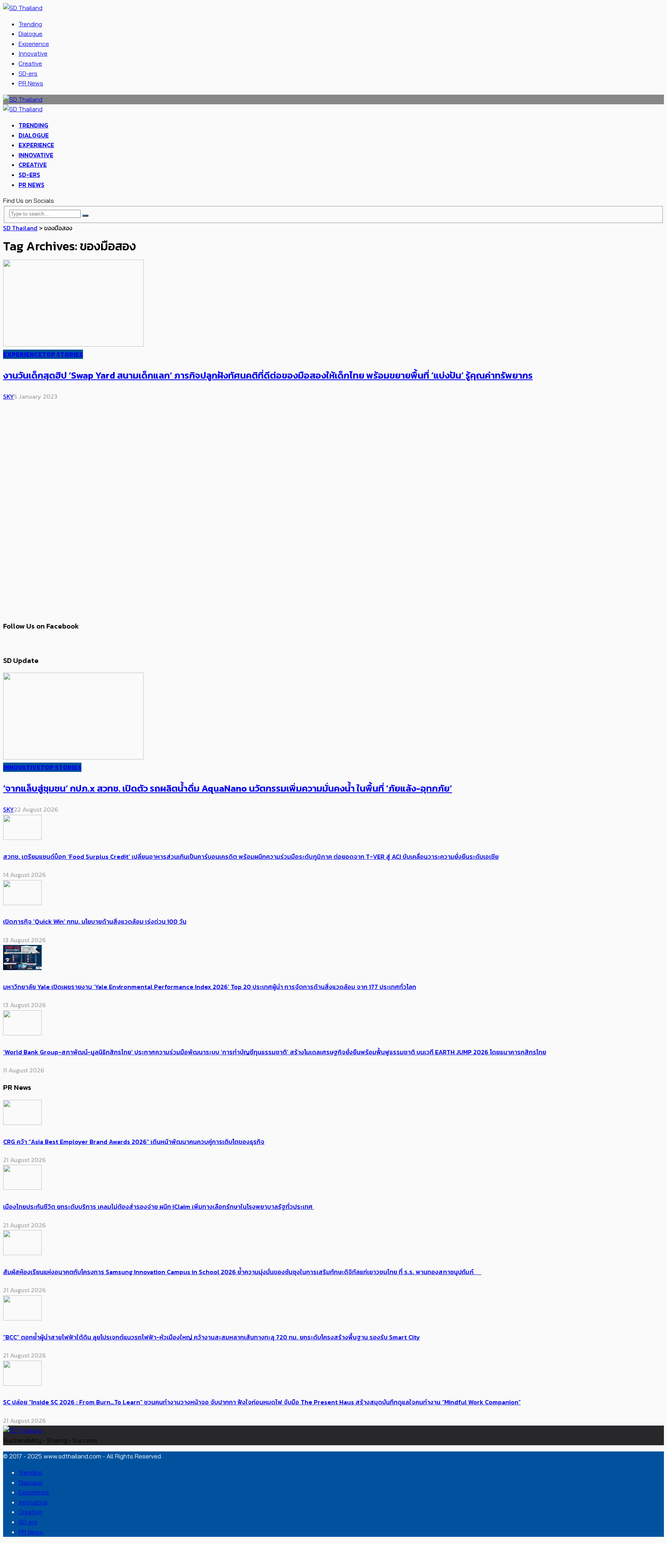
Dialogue (30, 33)
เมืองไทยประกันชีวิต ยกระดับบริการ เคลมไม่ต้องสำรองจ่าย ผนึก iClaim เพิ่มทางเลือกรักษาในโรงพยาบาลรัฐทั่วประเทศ (158, 1206)
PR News (31, 83)
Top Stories (62, 354)
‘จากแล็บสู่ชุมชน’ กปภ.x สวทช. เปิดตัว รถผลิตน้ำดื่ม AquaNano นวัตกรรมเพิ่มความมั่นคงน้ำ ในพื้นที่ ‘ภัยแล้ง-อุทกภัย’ (227, 788)
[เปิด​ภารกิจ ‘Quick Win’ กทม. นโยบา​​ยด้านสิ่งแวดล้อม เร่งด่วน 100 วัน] (22, 903)
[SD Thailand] (22, 8)
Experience (34, 44)
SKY (8, 396)
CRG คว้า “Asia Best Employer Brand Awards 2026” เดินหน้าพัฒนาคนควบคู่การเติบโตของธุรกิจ (133, 1141)
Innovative (33, 53)
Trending (30, 24)
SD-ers (28, 73)
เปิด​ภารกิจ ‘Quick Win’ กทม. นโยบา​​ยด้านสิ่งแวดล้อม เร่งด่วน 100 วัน (94, 921)
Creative (30, 63)
